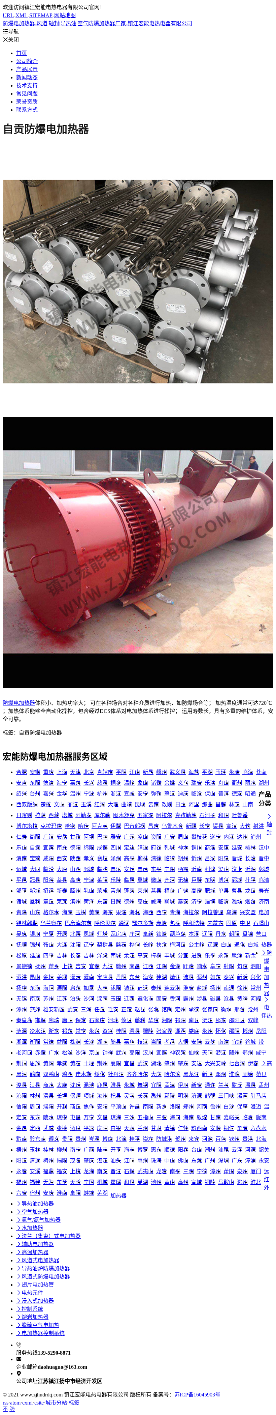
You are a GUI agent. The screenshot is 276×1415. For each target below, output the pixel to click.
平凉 (88, 1128)
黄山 (169, 1182)
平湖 (207, 772)
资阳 (156, 837)
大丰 (102, 988)
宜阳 (156, 1085)
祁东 (67, 1031)
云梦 (210, 1042)
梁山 (223, 869)
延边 (35, 955)
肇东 (183, 1063)
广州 (210, 1160)
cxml (27, 1403)
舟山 (223, 783)
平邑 (21, 880)
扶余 (161, 945)
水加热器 (29, 1228)
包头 (175, 923)
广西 (88, 1150)
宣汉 (231, 826)
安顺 (215, 1128)
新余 (250, 955)
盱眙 (188, 966)
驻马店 (258, 1096)
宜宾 (48, 847)
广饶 (183, 891)
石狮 (129, 1171)
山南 (247, 804)
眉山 (183, 837)
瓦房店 (118, 934)
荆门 (21, 1063)
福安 (62, 1171)
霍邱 (115, 1182)
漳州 (215, 1171)
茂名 (75, 1160)
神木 (183, 847)
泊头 (75, 999)
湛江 (102, 1160)
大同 (35, 869)
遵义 (53, 1139)
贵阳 (67, 1139)
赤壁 (40, 1053)
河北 (113, 1020)
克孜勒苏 (186, 815)
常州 (255, 988)
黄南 (94, 912)
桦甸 (134, 945)
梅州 (48, 1160)
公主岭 (196, 945)
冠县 (35, 880)
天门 (207, 1053)
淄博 (210, 901)
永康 (234, 772)
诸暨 (156, 783)
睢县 (115, 1085)
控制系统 (29, 1309)
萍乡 (53, 966)
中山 (169, 1160)
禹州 (156, 1096)
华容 (153, 1020)
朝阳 (234, 934)
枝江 (142, 1042)
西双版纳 (27, 804)
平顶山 (118, 1106)
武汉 (142, 1063)
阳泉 (223, 858)
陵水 (48, 1117)
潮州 (210, 1150)
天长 (75, 1182)
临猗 (169, 858)
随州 (234, 1053)
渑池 (88, 1085)
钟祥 (107, 1053)
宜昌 (129, 1063)
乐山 (21, 847)
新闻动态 (27, 77)
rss (5, 1403)
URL (8, 15)
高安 (142, 955)
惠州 (142, 1160)
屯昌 (75, 1117)
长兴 (88, 783)
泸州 (255, 837)
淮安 (188, 988)
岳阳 (261, 1031)
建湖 (161, 977)
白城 (253, 945)
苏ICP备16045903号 (197, 1394)
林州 (35, 1096)
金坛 (48, 977)
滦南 (102, 999)
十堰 (88, 1063)
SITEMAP (41, 15)
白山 (226, 945)
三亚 (161, 1117)
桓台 (169, 891)
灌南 (88, 977)
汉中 (263, 847)
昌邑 (142, 869)
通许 (210, 1085)
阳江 (21, 1160)
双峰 (253, 1020)
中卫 (245, 923)
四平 (48, 955)
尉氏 (237, 1085)
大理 (113, 804)
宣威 (129, 794)
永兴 (94, 1031)
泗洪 (21, 977)
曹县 (237, 891)
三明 (188, 1171)
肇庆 (88, 1160)
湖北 (156, 1063)
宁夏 (48, 934)
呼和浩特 (194, 923)
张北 (153, 1009)
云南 (153, 804)
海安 (148, 977)
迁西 (129, 999)
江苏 (62, 999)
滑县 (48, 1096)
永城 (129, 1085)
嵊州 (161, 772)
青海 (175, 912)
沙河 (88, 999)
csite (39, 1403)
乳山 (88, 891)
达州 (242, 837)
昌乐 (115, 869)
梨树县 (105, 945)
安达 (196, 1063)
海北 (134, 912)
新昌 (148, 772)
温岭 (129, 783)
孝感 (62, 1063)
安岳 (62, 837)
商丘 (75, 1106)
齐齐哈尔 (137, 1074)
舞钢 (142, 1085)
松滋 (67, 1053)
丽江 (72, 804)
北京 (88, 772)
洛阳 (175, 1106)
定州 (180, 1009)
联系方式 (27, 110)
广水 (53, 1053)
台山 (196, 1150)
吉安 (80, 966)
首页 (21, 53)
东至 (62, 1182)
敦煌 (202, 1117)
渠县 (218, 826)
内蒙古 (215, 923)
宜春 (94, 966)
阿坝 (88, 837)
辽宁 (88, 945)
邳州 (202, 977)
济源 (196, 1096)
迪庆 (183, 794)
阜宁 (215, 966)
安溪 (35, 1171)
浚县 (21, 1085)
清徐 (156, 858)
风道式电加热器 (37, 1260)
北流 (121, 1139)
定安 (21, 1117)
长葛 (142, 1096)
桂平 (134, 1139)
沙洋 (80, 1053)
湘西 (180, 1031)
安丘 (129, 869)
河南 (202, 1106)
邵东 (220, 1020)
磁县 (215, 999)
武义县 (178, 772)
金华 (62, 794)
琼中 (62, 1117)
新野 (207, 1074)
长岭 (148, 945)
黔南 (21, 1139)
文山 (59, 804)
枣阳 (134, 1053)
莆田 (228, 1171)
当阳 (156, 1042)
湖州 (263, 783)
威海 (156, 901)
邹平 (21, 891)
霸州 (188, 999)
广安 (169, 837)
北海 (261, 1139)
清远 (35, 1160)
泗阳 (255, 966)
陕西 (75, 858)
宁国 (88, 1182)
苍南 (261, 772)
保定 (80, 1020)
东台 (134, 977)
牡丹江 (116, 1074)
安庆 (48, 1193)
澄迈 (255, 1106)
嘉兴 (48, 794)
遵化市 (145, 999)
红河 (99, 804)
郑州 (188, 1106)
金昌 (21, 1128)
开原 (62, 934)
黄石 (75, 1063)
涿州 (21, 1009)
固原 (231, 923)
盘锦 (247, 934)
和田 (223, 815)
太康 (62, 1085)
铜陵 (210, 1182)
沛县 (188, 977)
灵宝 (129, 1096)
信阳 (21, 1106)
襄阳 (115, 1063)
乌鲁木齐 (172, 826)
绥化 (99, 1074)
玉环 (220, 772)
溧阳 (62, 988)
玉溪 (86, 804)
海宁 (62, 783)
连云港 (172, 988)
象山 (142, 783)
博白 (107, 1139)
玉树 (80, 912)
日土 (180, 804)
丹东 (220, 934)
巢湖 (142, 1182)
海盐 (193, 772)
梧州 (21, 1150)
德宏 (237, 794)
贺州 (180, 1139)
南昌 (134, 966)
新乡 (161, 1106)
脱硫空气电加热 (37, 1325)
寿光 (263, 891)
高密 (196, 891)
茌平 (250, 880)
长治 (250, 858)
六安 (21, 1193)
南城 (115, 955)
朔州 (183, 858)
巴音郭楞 (134, 826)
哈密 (70, 826)
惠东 (156, 1150)
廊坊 (53, 1020)
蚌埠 (88, 1193)
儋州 (215, 1106)
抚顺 (21, 945)
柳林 (142, 858)
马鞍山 (226, 1182)
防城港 (164, 1139)
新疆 (191, 826)
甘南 (215, 1117)
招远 (48, 891)
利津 (210, 869)
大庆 (156, 1074)
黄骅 (242, 999)
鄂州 (247, 1053)
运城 (21, 869)
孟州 (263, 1085)
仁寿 (21, 837)
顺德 (169, 1150)
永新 (223, 955)
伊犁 (115, 826)
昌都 (220, 804)
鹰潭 (237, 955)
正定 (126, 1009)
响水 (202, 966)
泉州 (242, 1171)
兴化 (255, 977)
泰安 (183, 901)
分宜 (183, 955)
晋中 (263, 858)
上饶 (67, 966)
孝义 (88, 858)
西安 (62, 858)
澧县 (134, 1031)
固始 (247, 1074)
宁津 (88, 880)
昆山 (35, 977)
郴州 (247, 1031)
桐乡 (115, 783)
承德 (193, 1009)
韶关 (263, 1150)
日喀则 (24, 815)
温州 (75, 794)
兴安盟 (248, 912)
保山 (210, 794)
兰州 (142, 1128)
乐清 (210, 783)
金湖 (175, 966)
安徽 (35, 772)
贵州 (80, 1139)
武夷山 (145, 1171)
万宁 (88, 1117)
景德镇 (24, 966)
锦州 (35, 945)
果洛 (121, 912)
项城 (88, 1096)
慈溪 (102, 783)
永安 (263, 1160)
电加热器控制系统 (40, 1333)
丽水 (250, 783)
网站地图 (65, 15)
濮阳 (48, 1106)
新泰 (62, 891)
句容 (242, 966)
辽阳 (207, 934)
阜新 (148, 934)
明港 (183, 1096)
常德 (48, 1042)
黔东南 (38, 1139)
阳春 (183, 1150)
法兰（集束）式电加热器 (48, 1236)
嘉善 (75, 783)
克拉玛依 (51, 826)
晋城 (237, 858)
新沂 (242, 977)
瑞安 (196, 783)
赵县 (140, 1009)
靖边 (142, 847)
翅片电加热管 (35, 1285)
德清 (48, 783)
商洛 (210, 847)
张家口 (210, 1009)
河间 (255, 999)
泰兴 (228, 977)
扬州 (215, 988)
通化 (239, 945)
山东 (35, 912)
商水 (48, 1085)
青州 (115, 891)
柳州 (62, 1150)
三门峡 (226, 1096)
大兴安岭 (215, 1063)
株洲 (75, 1042)
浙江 (115, 794)
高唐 (75, 880)
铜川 (196, 847)
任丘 (99, 1009)
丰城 (169, 955)
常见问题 (27, 93)
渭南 (21, 858)
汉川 (148, 1053)
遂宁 (215, 837)
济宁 (196, 901)
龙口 (250, 891)
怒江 (169, 794)
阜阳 (75, 1193)
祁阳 (180, 1020)
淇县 (35, 1085)
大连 (62, 945)
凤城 (88, 934)
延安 (237, 847)
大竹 (245, 826)
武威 (48, 1128)
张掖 (62, 1128)
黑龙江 (191, 1074)
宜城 (237, 1042)
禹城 (142, 880)
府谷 (156, 847)
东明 (210, 880)
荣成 (102, 891)
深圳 (223, 1160)
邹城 (35, 891)
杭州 (102, 794)
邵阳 (234, 1031)
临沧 (196, 794)
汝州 (102, 1096)
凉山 (142, 837)
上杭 (75, 1171)
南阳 (148, 1106)
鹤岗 (35, 1074)
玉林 (35, 1150)
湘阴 (167, 1020)
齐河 (169, 880)
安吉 (21, 783)
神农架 (178, 1053)
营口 (261, 934)
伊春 (253, 1063)
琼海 (115, 1117)
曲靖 (126, 804)
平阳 (121, 772)
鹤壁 (210, 1096)
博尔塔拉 (27, 826)
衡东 (53, 1031)
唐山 (67, 1020)
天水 (129, 1128)
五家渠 (145, 815)
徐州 (242, 988)
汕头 (115, 1160)
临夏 (247, 1117)
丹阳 (121, 977)
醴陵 (148, 1031)
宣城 (196, 1182)
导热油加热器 (35, 1204)
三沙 (129, 1117)
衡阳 (35, 1042)
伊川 (183, 1085)
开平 (115, 1150)
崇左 (148, 1139)
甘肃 (156, 1128)
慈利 (140, 1020)
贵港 (247, 1139)
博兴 (223, 880)
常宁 (80, 1031)
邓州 (220, 1074)
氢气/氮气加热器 (38, 1220)
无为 (48, 1182)
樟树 (156, 955)
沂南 (196, 869)
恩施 (35, 1063)
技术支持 (27, 85)
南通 (228, 988)
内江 (228, 837)
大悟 (183, 1042)
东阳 (35, 783)
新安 (196, 1085)
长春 (75, 955)
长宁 (204, 826)
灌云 (75, 977)
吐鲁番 (240, 815)
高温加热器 (32, 1252)
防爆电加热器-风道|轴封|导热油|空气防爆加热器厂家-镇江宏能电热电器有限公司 (97, 23)
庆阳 (102, 1128)
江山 (134, 772)
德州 (129, 901)
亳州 (183, 1182)
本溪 (193, 934)
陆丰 (102, 1150)
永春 (21, 1171)
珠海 (156, 1160)
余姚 (169, 783)
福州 (21, 1182)
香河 (175, 999)
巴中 (102, 837)
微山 (156, 880)
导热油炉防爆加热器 (43, 1268)
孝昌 (169, 1042)
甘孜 (75, 837)
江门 (129, 1160)
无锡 (21, 999)
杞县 (115, 1096)
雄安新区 (54, 1009)
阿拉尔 (164, 815)
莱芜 (62, 901)
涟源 (21, 1031)
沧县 (228, 999)
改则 (167, 804)
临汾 (48, 869)
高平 (129, 858)
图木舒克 (124, 815)
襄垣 (102, 858)
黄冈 (48, 1063)
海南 (67, 912)
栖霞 (183, 869)
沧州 (253, 1009)
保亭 (242, 1106)
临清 (263, 880)
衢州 (237, 783)
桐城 (102, 1182)
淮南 (62, 1193)
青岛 (21, 912)
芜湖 (102, 1193)
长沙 (88, 1042)
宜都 (161, 1053)
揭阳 (62, 1160)
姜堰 (62, 977)
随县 (115, 1042)
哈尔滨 (172, 1074)
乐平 (210, 955)
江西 (148, 966)
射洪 (258, 826)
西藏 (53, 815)
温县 (250, 1085)
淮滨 (234, 1074)
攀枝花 (199, 837)
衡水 (226, 1009)
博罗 (142, 1150)
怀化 (220, 1031)
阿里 (193, 804)
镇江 (129, 988)
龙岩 (161, 1171)
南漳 (223, 1042)
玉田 (115, 999)
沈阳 (75, 945)
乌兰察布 (51, 923)
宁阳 (169, 869)
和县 (129, 1182)
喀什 (83, 826)
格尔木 (51, 912)
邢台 (239, 1009)
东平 (156, 869)
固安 (161, 999)
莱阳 (102, 880)
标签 (74, 1403)
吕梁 (210, 858)
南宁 (75, 1150)
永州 (207, 1031)
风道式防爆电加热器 (43, 1276)
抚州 (40, 966)
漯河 (242, 1096)
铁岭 (161, 934)
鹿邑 (102, 1085)
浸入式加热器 (35, 1301)
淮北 (255, 1182)
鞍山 (48, 945)
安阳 (102, 1106)
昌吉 (153, 826)
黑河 (21, 1074)
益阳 (62, 1042)
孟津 (169, 1085)
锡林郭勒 (27, 923)
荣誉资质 (27, 102)
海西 (148, 912)
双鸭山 (51, 1074)
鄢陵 (169, 1096)
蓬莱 (129, 891)
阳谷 (48, 880)
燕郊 (35, 1009)
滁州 (242, 1182)
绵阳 (88, 847)
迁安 (113, 1009)
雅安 (115, 837)
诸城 (21, 901)
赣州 (121, 966)
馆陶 (167, 1009)
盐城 (202, 988)
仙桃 (193, 1053)
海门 (48, 988)
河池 (207, 1139)
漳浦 (250, 1160)
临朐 (102, 869)
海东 (107, 912)
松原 (21, 955)
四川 (115, 847)
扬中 (21, 988)
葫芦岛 (178, 934)
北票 (75, 934)
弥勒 (156, 794)
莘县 (62, 880)
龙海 (88, 1171)
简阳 (35, 837)
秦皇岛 (24, 1020)
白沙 (228, 1106)
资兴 (107, 1031)
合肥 (21, 772)
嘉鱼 (129, 1042)
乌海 (231, 912)
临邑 (129, 880)
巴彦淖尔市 (78, 923)
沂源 (250, 869)
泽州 (115, 858)
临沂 (223, 901)
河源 (250, 1150)
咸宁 (261, 1053)
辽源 (212, 945)
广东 (237, 1160)
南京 (35, 999)
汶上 (237, 869)
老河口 (24, 1053)
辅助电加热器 (35, 1244)
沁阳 (21, 1096)
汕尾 (223, 1150)
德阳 (75, 847)
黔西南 (199, 1128)
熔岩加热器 (32, 1317)
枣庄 (142, 901)
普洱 (223, 794)
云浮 (237, 1150)
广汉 (48, 837)
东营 (102, 901)
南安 (102, 1171)
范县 (261, 1074)
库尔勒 (102, 815)
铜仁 (228, 1128)
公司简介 (27, 61)
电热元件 (29, 1293)
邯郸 (40, 1020)
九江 (107, 966)
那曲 (207, 804)
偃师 (75, 1096)
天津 (75, 772)
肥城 (210, 891)
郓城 (237, 880)
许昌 (134, 1106)
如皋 (88, 988)
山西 (75, 869)
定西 (35, 1128)
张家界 (164, 1031)
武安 (72, 1009)
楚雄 (45, 804)
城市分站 (56, 1403)
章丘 (48, 901)
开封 (62, 1106)
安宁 (142, 794)
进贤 (196, 955)
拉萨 (40, 815)
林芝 (234, 804)
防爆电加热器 (19, 703)
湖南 (102, 1042)
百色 (220, 1139)
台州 (35, 794)
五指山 (145, 1117)
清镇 (169, 1128)
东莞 (196, 1160)
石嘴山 (261, 923)
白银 (115, 1128)
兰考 (223, 1085)
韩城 (169, 847)
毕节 (242, 1128)
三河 (86, 1009)
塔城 (67, 815)
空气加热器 (32, 1212)
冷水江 (38, 1031)
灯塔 (102, 934)
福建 (35, 1182)
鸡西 (67, 1074)
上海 (62, 772)
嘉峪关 (231, 1117)
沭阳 (115, 988)
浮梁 (102, 955)
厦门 (255, 1171)
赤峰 (161, 923)
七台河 (237, 1063)
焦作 (88, 1106)
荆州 (102, 1063)
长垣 (62, 1096)
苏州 (48, 999)
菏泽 (88, 901)
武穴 (121, 1053)
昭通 (250, 794)
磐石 (121, 945)
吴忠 (21, 934)
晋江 (115, 1171)
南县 (193, 1020)
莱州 (142, 891)
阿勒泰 (83, 815)
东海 (35, 988)
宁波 (88, 794)
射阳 (228, 966)
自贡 (35, 847)
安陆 (196, 1042)
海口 (175, 1117)
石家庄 (97, 1020)
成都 (102, 847)
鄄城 (88, 869)
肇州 (169, 1063)
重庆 (48, 772)
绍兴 (21, 794)
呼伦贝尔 (105, 923)
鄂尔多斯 (142, 923)
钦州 (234, 1139)
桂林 (48, 1150)
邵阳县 (237, 1020)
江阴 (161, 966)
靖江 (175, 977)
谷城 (250, 1042)
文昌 (102, 1117)
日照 (115, 901)
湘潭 (21, 1042)
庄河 (134, 934)
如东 (215, 977)
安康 (223, 847)
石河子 (207, 815)
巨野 (196, 880)
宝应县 (105, 977)
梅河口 (178, 945)
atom (15, 1403)
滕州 (75, 891)
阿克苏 (100, 826)
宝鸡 (35, 858)
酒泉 (75, 1128)
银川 (35, 934)
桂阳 (121, 1031)
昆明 (140, 804)
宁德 (202, 1171)
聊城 (169, 901)
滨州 (75, 901)
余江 (129, 955)
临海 (247, 772)
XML (21, 15)
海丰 (129, 1150)
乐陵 (115, 880)
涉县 (202, 999)
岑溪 (94, 1139)
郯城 (263, 869)
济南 (263, 901)
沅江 (207, 1020)
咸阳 (48, 858)
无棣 (183, 880)
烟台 (250, 901)
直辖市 (105, 772)
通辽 (123, 923)
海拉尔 (191, 912)
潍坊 (237, 901)
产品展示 (27, 69)
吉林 (62, 955)
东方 (35, 1117)
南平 (175, 1171)
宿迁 (142, 988)
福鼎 (48, 1171)
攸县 (126, 1020)
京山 (94, 1053)
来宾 (193, 1139)
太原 (62, 869)
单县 (223, 891)
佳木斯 (83, 1074)
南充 (62, 847)
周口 (35, 1106)
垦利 (35, 901)
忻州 (196, 858)
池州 (156, 1182)
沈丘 (75, 1085)
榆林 (250, 847)
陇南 (261, 1117)
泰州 (156, 988)
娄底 (193, 1031)
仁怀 (183, 1128)
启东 (75, 988)
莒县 (156, 891)
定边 (129, 847)
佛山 (183, 1160)
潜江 (220, 1053)
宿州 (35, 1193)
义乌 (183, 783)
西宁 (161, 912)
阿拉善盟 (212, 912)
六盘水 (258, 1128)
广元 (129, 837)
